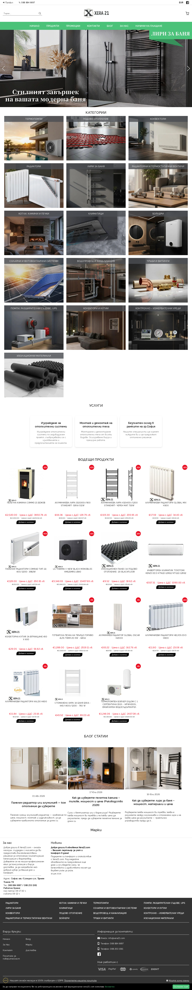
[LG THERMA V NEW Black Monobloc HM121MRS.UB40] (72, 550)
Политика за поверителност (11, 957)
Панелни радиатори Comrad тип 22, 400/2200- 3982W (26, 570)
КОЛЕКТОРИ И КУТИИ (155, 908)
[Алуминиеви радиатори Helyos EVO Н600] (166, 616)
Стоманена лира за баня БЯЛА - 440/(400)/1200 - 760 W (73, 704)
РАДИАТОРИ (12, 902)
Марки (29, 944)
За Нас (6, 944)
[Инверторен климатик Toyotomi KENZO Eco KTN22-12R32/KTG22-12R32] (166, 550)
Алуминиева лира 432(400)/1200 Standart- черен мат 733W (119, 504)
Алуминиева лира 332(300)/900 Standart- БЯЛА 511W (73, 504)
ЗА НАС (124, 25)
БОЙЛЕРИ (64, 918)
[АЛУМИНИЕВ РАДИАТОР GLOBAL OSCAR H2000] (119, 616)
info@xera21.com (116, 938)
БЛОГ (110, 25)
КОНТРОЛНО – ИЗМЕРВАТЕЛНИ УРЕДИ (164, 913)
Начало (6, 939)
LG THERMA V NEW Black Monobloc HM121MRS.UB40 (72, 570)
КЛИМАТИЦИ (66, 908)
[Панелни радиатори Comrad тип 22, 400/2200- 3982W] (26, 550)
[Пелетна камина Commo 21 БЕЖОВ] (26, 483)
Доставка (31, 950)
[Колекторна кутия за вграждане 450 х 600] (26, 616)
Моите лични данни (179, 980)
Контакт (8, 950)
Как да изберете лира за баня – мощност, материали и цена (153, 802)
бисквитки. (110, 986)
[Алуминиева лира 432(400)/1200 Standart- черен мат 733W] (119, 483)
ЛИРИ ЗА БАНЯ (13, 908)
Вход (28, 939)
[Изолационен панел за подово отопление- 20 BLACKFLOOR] (119, 550)
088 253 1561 (116, 948)
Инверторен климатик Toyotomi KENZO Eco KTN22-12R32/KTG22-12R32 (166, 571)
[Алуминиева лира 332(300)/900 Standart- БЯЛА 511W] (72, 483)
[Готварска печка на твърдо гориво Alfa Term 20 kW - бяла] (72, 616)
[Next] (187, 68)
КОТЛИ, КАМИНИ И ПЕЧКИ (73, 902)
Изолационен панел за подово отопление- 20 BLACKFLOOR (119, 570)
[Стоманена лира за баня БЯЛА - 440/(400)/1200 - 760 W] (72, 682)
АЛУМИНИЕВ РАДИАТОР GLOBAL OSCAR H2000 (119, 636)
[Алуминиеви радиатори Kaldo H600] (26, 682)
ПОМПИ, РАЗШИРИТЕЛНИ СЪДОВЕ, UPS (164, 902)
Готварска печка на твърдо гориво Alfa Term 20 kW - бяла (72, 636)
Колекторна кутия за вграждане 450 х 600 (26, 638)
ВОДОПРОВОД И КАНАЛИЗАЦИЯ (110, 913)
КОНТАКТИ (93, 25)
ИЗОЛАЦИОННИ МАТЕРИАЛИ (159, 918)
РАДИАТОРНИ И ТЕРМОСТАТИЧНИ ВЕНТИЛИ (29, 918)
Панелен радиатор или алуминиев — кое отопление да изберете (38, 804)
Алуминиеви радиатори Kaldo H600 (26, 701)
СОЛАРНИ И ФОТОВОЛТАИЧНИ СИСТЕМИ (115, 908)
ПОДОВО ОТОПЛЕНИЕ (70, 913)
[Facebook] (187, 2)
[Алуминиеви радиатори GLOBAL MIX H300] (166, 483)
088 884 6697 (28, 2)
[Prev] (4, 68)
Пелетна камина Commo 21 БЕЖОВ (26, 502)
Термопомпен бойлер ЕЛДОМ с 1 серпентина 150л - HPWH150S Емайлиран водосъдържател (119, 704)
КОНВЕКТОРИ (13, 913)
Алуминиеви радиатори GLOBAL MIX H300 (165, 504)
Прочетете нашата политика (80, 980)
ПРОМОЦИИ (73, 25)
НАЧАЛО (34, 25)
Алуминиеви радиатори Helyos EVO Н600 (165, 636)
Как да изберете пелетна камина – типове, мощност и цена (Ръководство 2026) (96, 801)
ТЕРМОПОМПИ (101, 902)
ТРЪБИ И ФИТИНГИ (103, 918)
